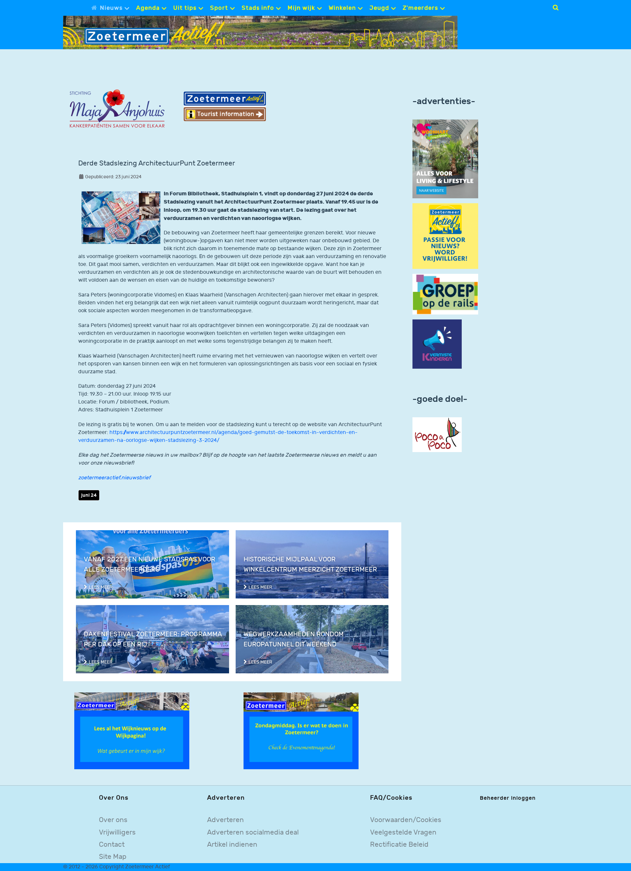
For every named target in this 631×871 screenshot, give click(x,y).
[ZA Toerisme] (225, 106)
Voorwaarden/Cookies (405, 820)
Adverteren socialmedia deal (253, 832)
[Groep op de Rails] (445, 294)
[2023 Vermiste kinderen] (437, 344)
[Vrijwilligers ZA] (445, 236)
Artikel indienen (232, 844)
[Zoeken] (555, 7)
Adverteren (225, 820)
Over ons (113, 820)
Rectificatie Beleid (399, 844)
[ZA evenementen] (301, 731)
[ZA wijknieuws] (131, 731)
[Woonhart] (445, 159)
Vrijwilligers (117, 832)
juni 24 (89, 495)
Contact (112, 844)
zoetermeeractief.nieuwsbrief (114, 478)
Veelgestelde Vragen (403, 832)
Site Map (113, 857)
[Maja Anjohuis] (117, 109)
